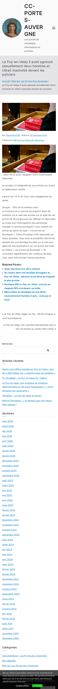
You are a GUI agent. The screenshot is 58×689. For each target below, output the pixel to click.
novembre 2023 (10, 584)
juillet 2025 (8, 485)
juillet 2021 (7, 628)
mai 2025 (7, 495)
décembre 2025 (10, 460)
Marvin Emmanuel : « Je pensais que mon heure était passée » (27, 402)
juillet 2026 (8, 426)
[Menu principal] (54, 28)
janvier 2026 (8, 455)
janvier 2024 (8, 574)
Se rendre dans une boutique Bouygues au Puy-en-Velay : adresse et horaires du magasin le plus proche (29, 276)
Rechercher (7, 344)
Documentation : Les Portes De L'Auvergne (24, 655)
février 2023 (8, 604)
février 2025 (8, 510)
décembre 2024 (10, 520)
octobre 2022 (9, 608)
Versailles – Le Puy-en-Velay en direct (21, 395)
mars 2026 (7, 446)
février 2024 (8, 569)
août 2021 (7, 623)
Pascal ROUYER (13, 135)
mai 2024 (7, 554)
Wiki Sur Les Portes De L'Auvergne (28, 140)
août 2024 (7, 539)
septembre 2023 (10, 594)
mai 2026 (7, 436)
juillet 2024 (8, 544)
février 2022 (8, 618)
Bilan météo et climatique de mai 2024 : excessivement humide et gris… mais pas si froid (27, 296)
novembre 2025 (10, 465)
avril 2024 (7, 559)
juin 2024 (7, 549)
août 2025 (7, 480)
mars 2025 (7, 505)
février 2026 (8, 450)
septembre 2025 (10, 475)
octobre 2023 (9, 589)
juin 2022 (7, 613)
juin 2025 (7, 490)
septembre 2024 (10, 534)
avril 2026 (7, 441)
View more (21, 682)
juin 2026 (7, 431)
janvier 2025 (8, 515)
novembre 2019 (10, 633)
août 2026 (7, 421)
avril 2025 (7, 500)
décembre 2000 (10, 638)
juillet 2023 (8, 599)
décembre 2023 (10, 579)
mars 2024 (7, 564)
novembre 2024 (10, 525)
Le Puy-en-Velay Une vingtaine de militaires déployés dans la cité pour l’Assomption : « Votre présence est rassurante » (27, 387)
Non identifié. (9, 660)
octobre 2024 (9, 529)
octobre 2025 (9, 470)
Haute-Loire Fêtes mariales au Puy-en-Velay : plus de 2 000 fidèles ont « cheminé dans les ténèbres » (29, 371)
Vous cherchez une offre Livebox (22, 269)
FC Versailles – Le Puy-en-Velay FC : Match (24, 378)
